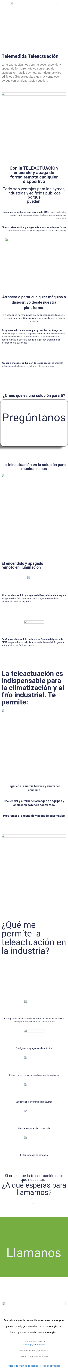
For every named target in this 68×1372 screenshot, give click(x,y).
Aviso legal (13, 1366)
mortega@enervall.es (34, 1344)
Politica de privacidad (49, 1366)
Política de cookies (28, 1366)
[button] (34, 22)
